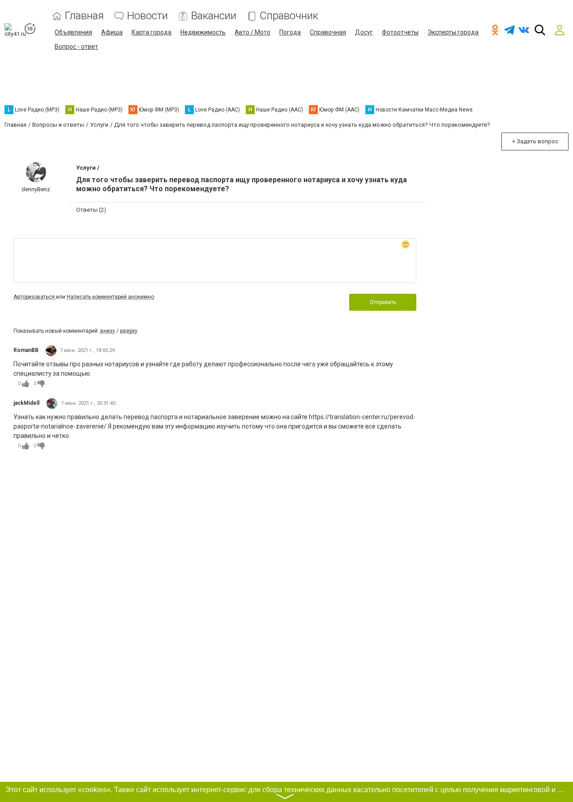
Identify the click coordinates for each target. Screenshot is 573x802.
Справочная (328, 32)
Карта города (151, 32)
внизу (107, 331)
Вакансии (213, 16)
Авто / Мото (252, 32)
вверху (128, 331)
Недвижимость (203, 32)
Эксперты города (453, 32)
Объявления (73, 32)
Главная (84, 16)
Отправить (383, 302)
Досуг (364, 32)
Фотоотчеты (400, 32)
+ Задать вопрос (535, 141)
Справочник (289, 16)
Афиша (112, 32)
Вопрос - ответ (76, 46)
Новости (147, 16)
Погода (290, 32)
